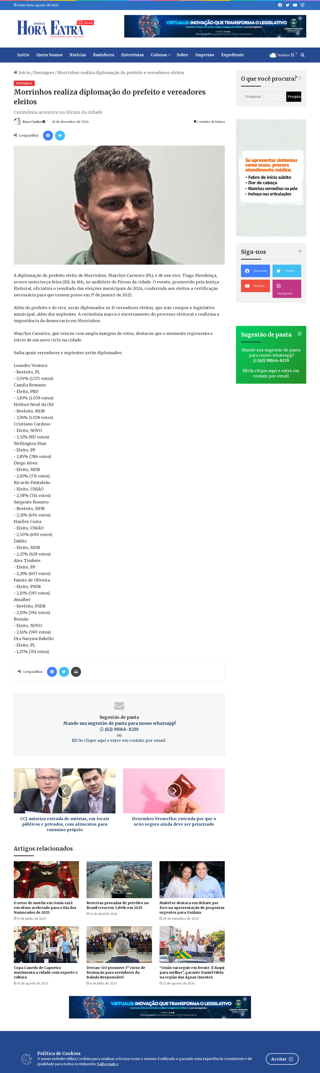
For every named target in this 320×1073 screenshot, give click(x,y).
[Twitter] (60, 136)
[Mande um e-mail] (43, 122)
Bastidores (103, 55)
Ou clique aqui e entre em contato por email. (121, 740)
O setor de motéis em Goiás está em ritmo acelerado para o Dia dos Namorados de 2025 (45, 908)
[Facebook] (48, 136)
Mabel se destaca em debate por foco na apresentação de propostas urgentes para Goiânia (192, 908)
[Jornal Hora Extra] (54, 29)
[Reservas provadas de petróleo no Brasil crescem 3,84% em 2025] (119, 879)
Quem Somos (49, 55)
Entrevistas (132, 55)
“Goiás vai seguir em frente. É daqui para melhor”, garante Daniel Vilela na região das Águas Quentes (192, 972)
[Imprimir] (76, 672)
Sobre (182, 55)
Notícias (78, 55)
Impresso (204, 55)
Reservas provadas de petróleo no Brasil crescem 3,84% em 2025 (117, 905)
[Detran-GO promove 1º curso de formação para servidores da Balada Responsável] (119, 944)
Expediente (232, 55)
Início (23, 55)
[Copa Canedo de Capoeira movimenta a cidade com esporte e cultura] (46, 944)
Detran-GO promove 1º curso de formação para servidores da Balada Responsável (115, 972)
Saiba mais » (107, 1064)
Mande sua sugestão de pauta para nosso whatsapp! (271, 355)
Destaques (44, 72)
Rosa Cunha (32, 122)
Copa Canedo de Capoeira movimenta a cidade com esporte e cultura (46, 972)
